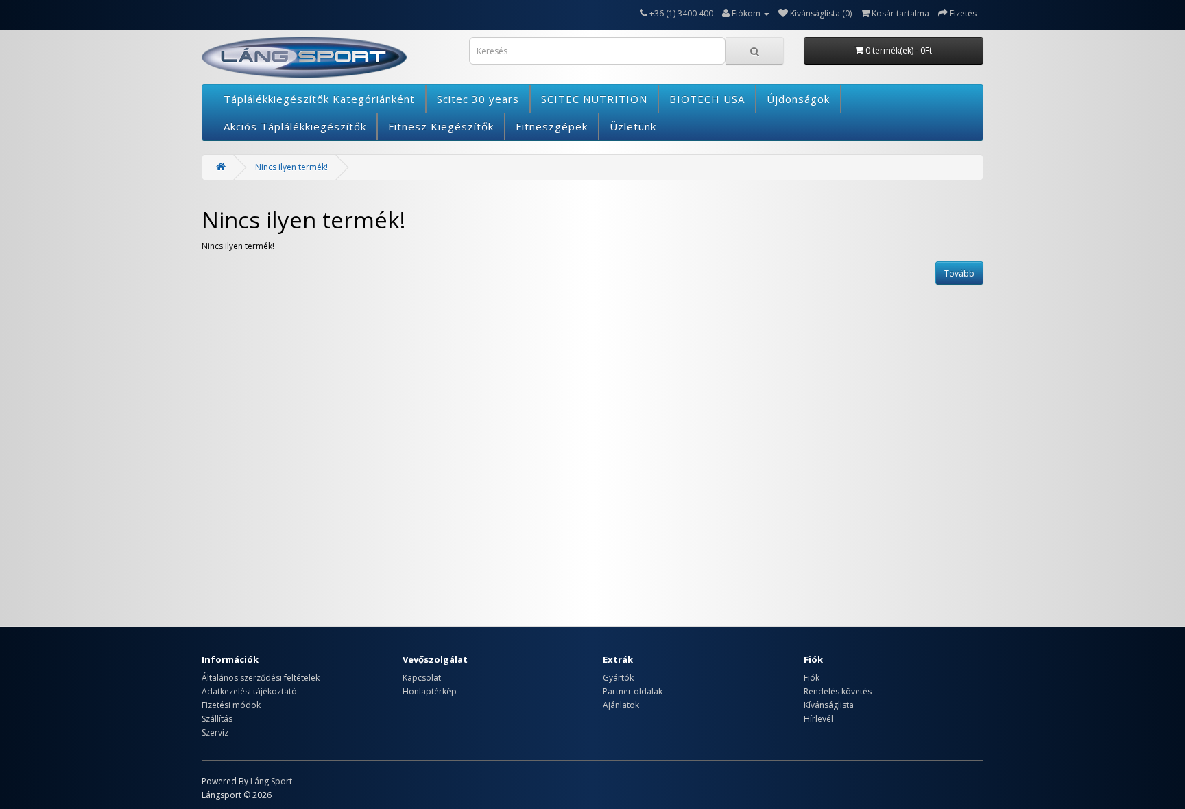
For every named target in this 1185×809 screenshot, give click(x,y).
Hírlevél (818, 719)
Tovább (959, 273)
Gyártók (618, 677)
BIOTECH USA (707, 99)
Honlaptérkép (430, 691)
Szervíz (215, 732)
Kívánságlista (829, 705)
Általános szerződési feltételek (261, 677)
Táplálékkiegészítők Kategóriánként (319, 99)
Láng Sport (271, 781)
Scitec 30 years (478, 99)
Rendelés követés (838, 691)
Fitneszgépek (552, 126)
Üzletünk (633, 126)
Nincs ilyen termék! (291, 167)
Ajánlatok (621, 705)
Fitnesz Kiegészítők (441, 126)
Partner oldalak (632, 691)
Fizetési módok (231, 705)
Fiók (811, 677)
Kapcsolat (422, 677)
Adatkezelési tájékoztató (249, 691)
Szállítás (217, 719)
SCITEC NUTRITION (594, 99)
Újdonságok (798, 99)
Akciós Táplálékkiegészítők (295, 126)
